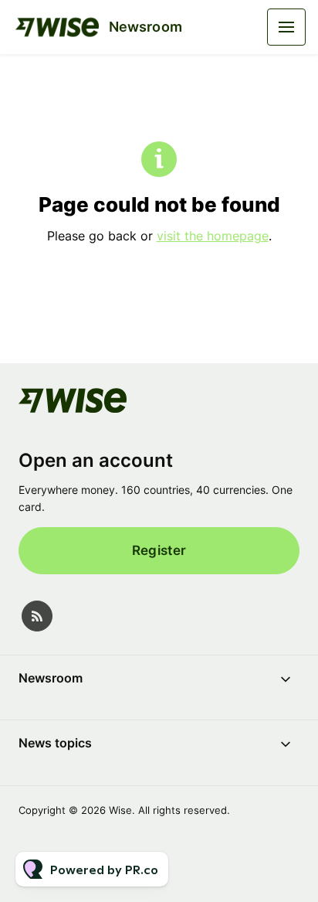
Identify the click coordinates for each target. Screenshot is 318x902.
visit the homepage (213, 235)
